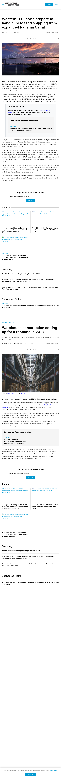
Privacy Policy (53, 770)
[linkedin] (27, 38)
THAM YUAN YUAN (12, 393)
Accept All (30, 774)
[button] (3, 4)
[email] (36, 38)
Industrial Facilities (8, 14)
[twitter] (30, 38)
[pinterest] (33, 38)
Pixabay (23, 393)
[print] (58, 38)
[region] (30, 773)
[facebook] (25, 38)
